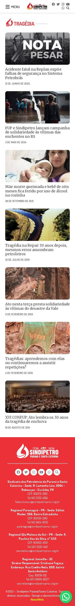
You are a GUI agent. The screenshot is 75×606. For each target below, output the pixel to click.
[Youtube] (68, 4)
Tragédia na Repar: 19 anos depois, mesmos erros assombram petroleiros (36, 249)
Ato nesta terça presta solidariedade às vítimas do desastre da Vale (37, 306)
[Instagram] (63, 4)
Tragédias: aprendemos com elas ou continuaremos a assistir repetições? (35, 363)
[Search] (68, 8)
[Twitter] (58, 4)
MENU (15, 7)
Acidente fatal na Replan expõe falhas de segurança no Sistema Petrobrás (33, 73)
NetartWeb (37, 599)
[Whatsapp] (63, 8)
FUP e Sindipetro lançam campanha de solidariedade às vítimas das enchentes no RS (37, 132)
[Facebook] (53, 4)
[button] (66, 597)
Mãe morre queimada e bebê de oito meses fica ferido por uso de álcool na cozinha (37, 191)
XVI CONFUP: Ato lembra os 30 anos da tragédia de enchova (36, 419)
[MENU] (7, 7)
